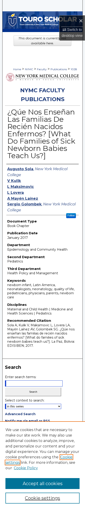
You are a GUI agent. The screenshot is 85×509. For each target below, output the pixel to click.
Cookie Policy (26, 468)
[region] (42, 465)
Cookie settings (42, 498)
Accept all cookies (43, 483)
